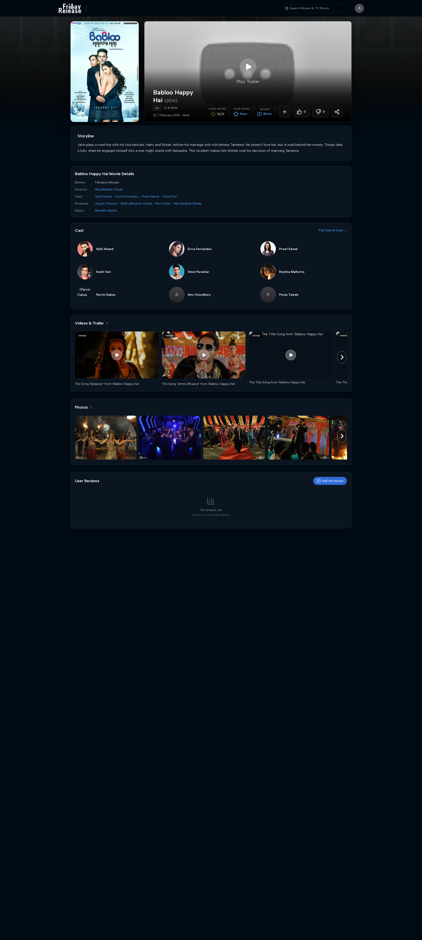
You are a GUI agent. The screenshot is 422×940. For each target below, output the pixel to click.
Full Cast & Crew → (333, 230)
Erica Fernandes (126, 196)
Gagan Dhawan (106, 203)
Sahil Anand (103, 196)
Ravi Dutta (163, 203)
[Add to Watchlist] (284, 112)
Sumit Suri (170, 196)
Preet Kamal (150, 196)
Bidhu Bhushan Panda (136, 203)
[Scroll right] (341, 357)
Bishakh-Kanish (106, 210)
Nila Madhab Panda (109, 189)
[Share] (337, 112)
